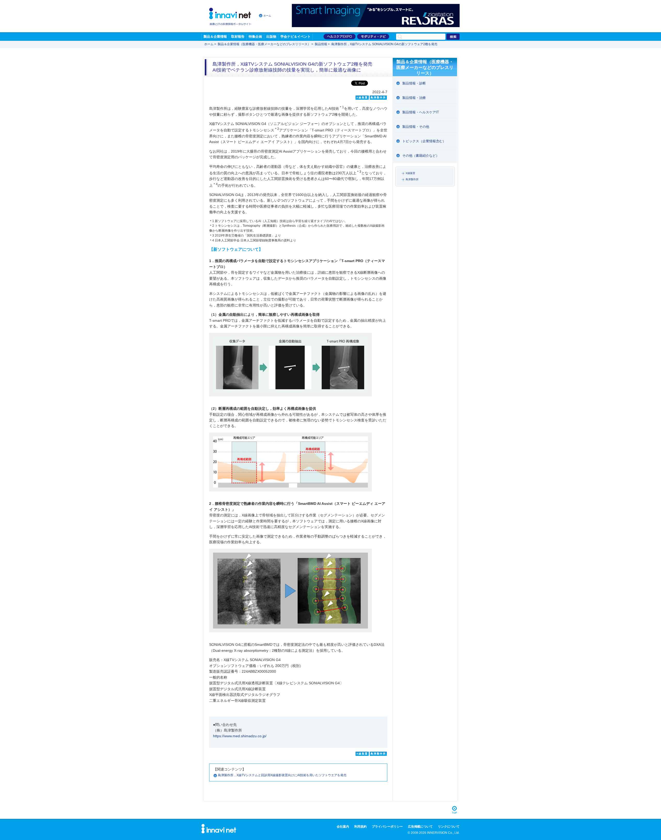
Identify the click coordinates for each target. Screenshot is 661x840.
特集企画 (255, 36)
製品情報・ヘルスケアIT (420, 112)
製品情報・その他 (415, 127)
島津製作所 (412, 179)
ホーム (267, 15)
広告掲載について (420, 826)
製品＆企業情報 (215, 36)
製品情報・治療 (414, 98)
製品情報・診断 (414, 83)
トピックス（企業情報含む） (424, 141)
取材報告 (238, 36)
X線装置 (410, 173)
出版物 (271, 36)
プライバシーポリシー (387, 826)
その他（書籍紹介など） (420, 156)
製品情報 (321, 44)
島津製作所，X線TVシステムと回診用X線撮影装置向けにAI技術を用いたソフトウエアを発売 (282, 775)
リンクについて (449, 826)
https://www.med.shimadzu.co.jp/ (239, 736)
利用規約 (360, 826)
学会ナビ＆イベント (295, 36)
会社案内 (343, 826)
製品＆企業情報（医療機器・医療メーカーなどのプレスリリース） (264, 44)
